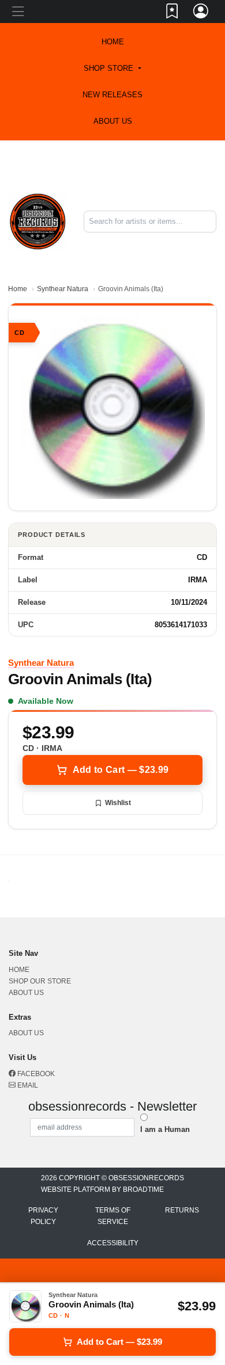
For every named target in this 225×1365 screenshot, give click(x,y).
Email (27, 1085)
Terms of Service (112, 1216)
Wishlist (118, 803)
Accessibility (112, 1243)
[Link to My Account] (201, 13)
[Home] (37, 220)
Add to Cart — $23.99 (120, 770)
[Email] (123, 162)
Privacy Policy (43, 1216)
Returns (182, 1210)
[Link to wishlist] (172, 13)
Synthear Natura (62, 289)
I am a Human (165, 1129)
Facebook (35, 1074)
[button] (112, 68)
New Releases (112, 94)
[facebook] (121, 162)
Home (17, 289)
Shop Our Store (40, 981)
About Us (112, 121)
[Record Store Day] (110, 171)
